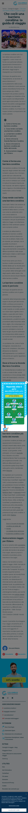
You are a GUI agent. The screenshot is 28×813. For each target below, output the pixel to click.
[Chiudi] (26, 794)
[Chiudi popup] (26, 382)
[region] (14, 802)
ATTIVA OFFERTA (14, 396)
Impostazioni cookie (14, 805)
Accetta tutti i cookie (14, 810)
